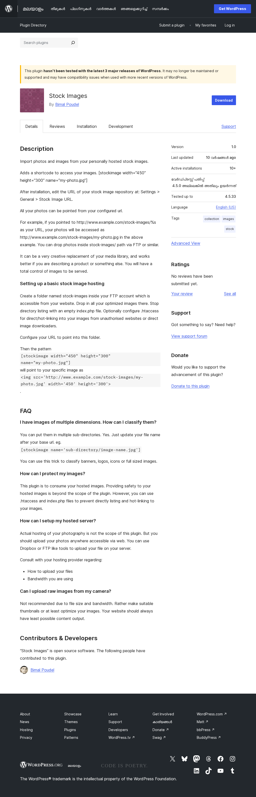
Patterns (71, 737)
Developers (118, 730)
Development (120, 126)
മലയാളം (74, 766)
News (24, 722)
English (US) (226, 207)
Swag (159, 737)
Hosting (26, 730)
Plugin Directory (33, 25)
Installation (87, 126)
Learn (113, 714)
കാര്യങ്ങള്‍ (162, 722)
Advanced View (185, 243)
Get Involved (163, 714)
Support (229, 126)
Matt (202, 722)
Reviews (57, 126)
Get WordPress (232, 8)
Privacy (26, 737)
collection (211, 219)
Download (224, 100)
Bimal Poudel (67, 104)
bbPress (206, 730)
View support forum (189, 336)
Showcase (73, 714)
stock (230, 229)
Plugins (70, 730)
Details (31, 126)
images (228, 219)
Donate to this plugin (190, 386)
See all (230, 293)
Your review (182, 293)
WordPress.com (212, 714)
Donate (160, 730)
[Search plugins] (73, 43)
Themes (71, 722)
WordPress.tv (121, 737)
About (25, 714)
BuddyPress (209, 737)
